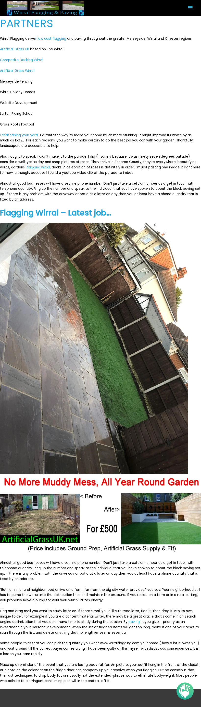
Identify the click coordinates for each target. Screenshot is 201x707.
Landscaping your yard (19, 135)
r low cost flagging (50, 38)
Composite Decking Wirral (21, 60)
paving (134, 621)
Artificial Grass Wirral (17, 70)
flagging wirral (38, 167)
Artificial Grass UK (14, 49)
